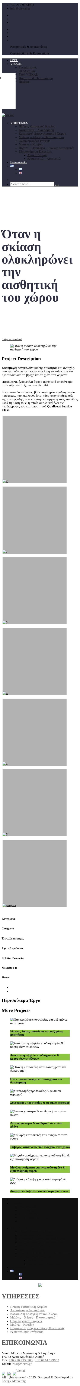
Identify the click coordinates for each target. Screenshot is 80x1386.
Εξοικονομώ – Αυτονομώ (44, 158)
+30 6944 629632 (47, 1360)
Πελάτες (24, 81)
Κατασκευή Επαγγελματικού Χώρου (42, 133)
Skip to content (12, 339)
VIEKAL (16, 63)
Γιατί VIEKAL (28, 74)
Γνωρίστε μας (27, 67)
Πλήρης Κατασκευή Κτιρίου (37, 126)
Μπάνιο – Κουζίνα (31, 144)
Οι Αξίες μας (27, 71)
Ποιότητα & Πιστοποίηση (36, 78)
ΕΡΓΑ (14, 60)
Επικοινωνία (18, 162)
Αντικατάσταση (37, 155)
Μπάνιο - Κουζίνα (22, 1324)
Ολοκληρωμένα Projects (34, 140)
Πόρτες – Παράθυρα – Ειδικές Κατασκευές (46, 148)
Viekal (20, 1370)
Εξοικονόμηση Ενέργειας (35, 151)
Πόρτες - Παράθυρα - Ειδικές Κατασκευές (37, 1328)
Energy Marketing (14, 1381)
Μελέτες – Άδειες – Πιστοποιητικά (41, 137)
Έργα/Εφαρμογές (13, 938)
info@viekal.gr (20, 8)
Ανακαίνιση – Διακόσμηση (36, 130)
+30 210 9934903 (21, 1360)
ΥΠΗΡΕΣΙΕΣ (19, 122)
